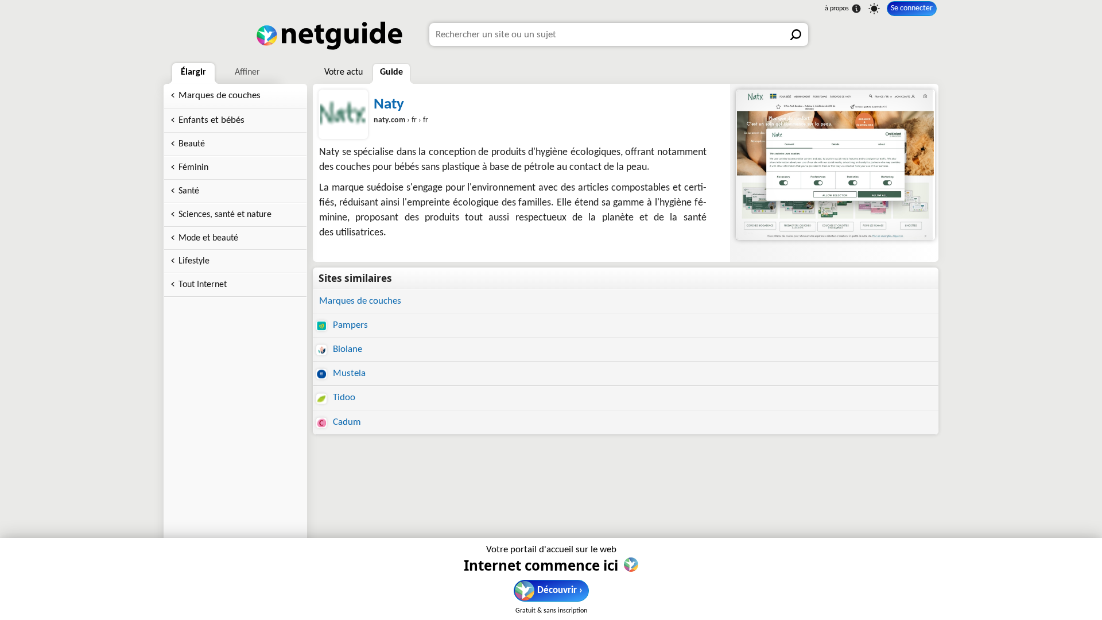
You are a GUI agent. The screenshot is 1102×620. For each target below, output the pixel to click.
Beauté (192, 144)
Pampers (349, 325)
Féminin (193, 167)
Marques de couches (220, 95)
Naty (389, 105)
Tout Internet (203, 284)
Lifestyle (194, 261)
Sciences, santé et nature (225, 214)
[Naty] (834, 165)
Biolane (346, 349)
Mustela (348, 373)
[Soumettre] (796, 34)
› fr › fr (401, 120)
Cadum (346, 422)
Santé (189, 191)
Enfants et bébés (212, 120)
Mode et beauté (208, 238)
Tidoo (343, 397)
